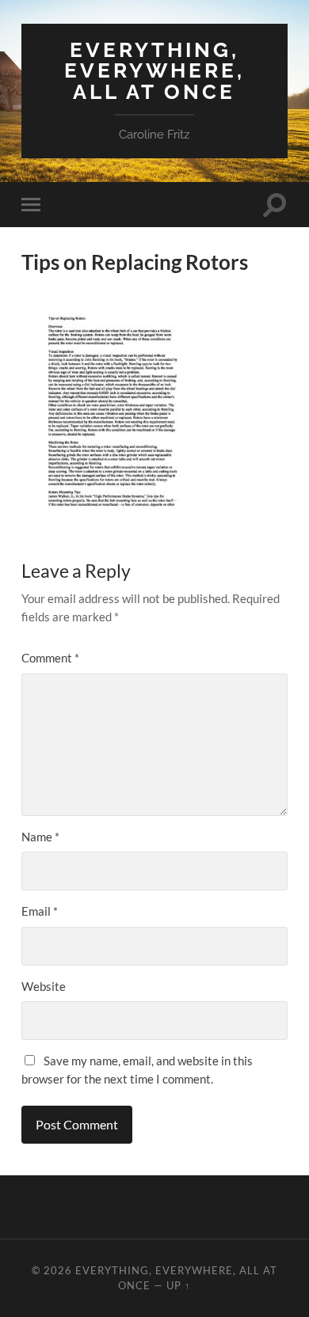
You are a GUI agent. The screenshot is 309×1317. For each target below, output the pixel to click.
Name (40, 836)
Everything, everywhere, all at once (154, 70)
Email (39, 911)
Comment (50, 658)
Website (43, 986)
